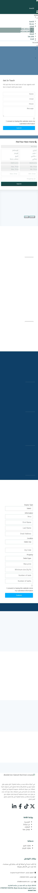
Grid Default (25, 29)
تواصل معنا (31, 36)
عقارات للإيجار (26, 848)
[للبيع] (10, 156)
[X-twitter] (32, 806)
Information (29, 513)
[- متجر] (29, 153)
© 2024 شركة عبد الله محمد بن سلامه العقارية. (22, 885)
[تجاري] (29, 150)
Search (19, 183)
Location (30, 538)
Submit (19, 128)
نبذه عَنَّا (31, 17)
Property (30, 555)
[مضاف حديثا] (10, 159)
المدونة (32, 40)
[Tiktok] (26, 806)
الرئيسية (31, 8)
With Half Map (25, 34)
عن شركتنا (26, 824)
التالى (26, 217)
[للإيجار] (10, 153)
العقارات (32, 26)
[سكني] (29, 159)
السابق (32, 217)
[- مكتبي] (29, 156)
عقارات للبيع (27, 845)
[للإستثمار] (10, 150)
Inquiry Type (28, 505)
